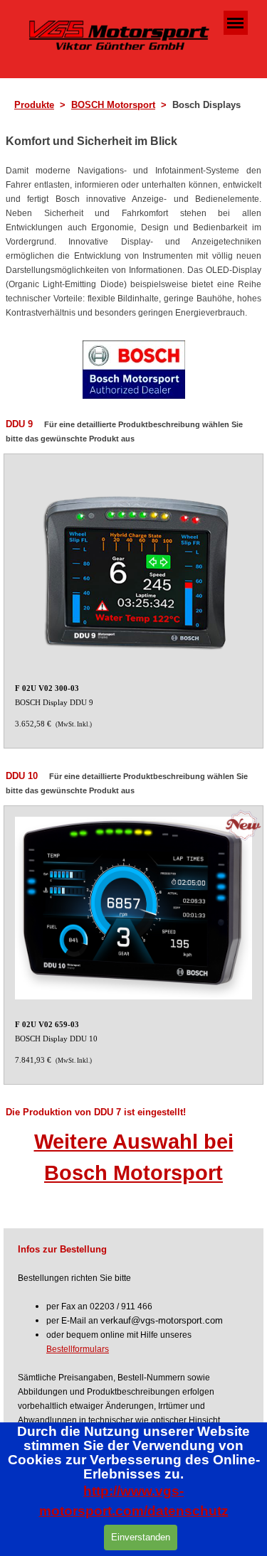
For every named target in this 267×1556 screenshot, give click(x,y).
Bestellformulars (77, 1349)
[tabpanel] (137, 105)
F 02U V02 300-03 (47, 688)
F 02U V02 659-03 (47, 1025)
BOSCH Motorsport (113, 105)
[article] (133, 601)
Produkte (34, 105)
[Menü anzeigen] (236, 23)
